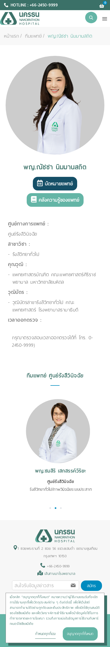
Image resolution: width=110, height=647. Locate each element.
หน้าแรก (11, 36)
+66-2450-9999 (57, 566)
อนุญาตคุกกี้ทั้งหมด (80, 634)
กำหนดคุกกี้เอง (45, 634)
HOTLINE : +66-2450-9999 (34, 5)
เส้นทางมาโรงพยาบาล (60, 574)
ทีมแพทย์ (33, 36)
